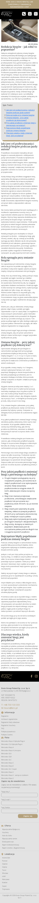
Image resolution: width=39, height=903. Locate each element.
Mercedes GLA (6, 754)
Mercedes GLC (6, 760)
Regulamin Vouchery (8, 725)
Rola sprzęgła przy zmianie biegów (20, 115)
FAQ (2, 728)
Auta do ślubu (7, 835)
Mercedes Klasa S (7, 778)
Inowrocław (6, 858)
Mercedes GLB (6, 757)
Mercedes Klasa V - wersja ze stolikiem (14, 775)
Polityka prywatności (8, 732)
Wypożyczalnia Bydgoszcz (11, 829)
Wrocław (5, 873)
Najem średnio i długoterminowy (13, 848)
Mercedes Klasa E (7, 766)
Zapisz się (27, 816)
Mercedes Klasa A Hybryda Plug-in (13, 741)
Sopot (4, 886)
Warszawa (5, 879)
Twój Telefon (5, 808)
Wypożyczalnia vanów (9, 839)
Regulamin (4, 716)
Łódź (4, 876)
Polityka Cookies (7, 735)
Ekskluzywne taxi (8, 842)
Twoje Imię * (5, 792)
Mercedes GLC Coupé (9, 769)
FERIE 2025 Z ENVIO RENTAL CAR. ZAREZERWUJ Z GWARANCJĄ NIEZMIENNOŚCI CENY (19, 4)
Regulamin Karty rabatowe (10, 722)
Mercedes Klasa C (7, 763)
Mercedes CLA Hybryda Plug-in (11, 744)
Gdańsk (4, 864)
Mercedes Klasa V (7, 772)
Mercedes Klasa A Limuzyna (11, 750)
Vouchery (5, 832)
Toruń (4, 870)
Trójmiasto (6, 889)
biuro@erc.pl (11, 708)
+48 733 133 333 (12, 704)
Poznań (4, 861)
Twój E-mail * (5, 800)
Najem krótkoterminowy (10, 845)
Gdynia (4, 867)
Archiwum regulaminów (9, 719)
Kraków (4, 882)
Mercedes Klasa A (7, 747)
